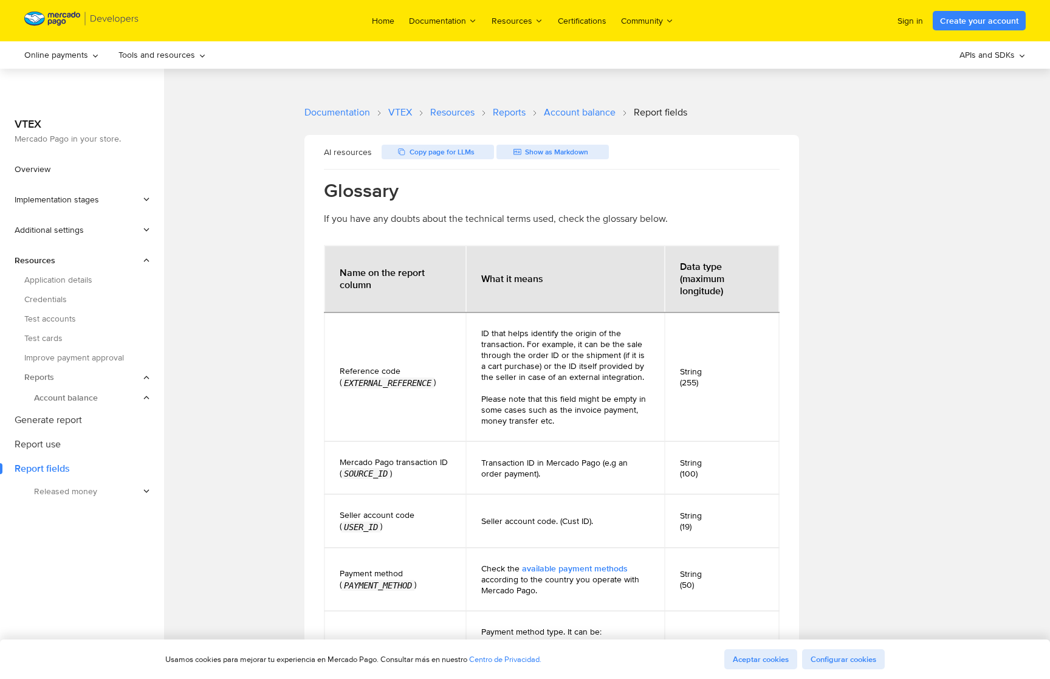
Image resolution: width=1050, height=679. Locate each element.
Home (383, 21)
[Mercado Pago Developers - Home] (81, 21)
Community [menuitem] (642, 20)
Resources (452, 112)
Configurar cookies (843, 659)
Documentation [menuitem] (437, 20)
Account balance (580, 112)
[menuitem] (61, 55)
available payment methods (575, 568)
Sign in (910, 21)
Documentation (337, 112)
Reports (509, 112)
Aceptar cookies (761, 659)
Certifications (582, 21)
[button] (82, 199)
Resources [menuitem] (512, 20)
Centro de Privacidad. (505, 659)
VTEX (400, 112)
